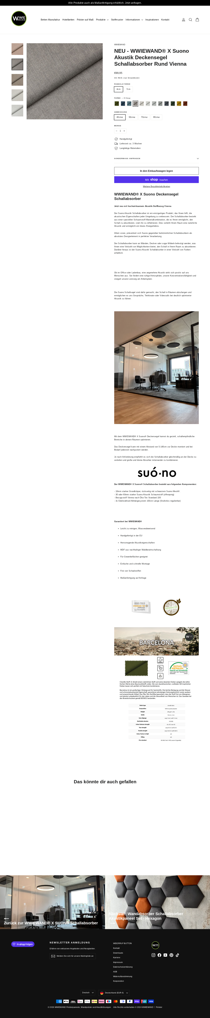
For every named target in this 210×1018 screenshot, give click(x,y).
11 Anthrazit (166, 103)
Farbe (122, 98)
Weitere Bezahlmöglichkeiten (156, 186)
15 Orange (185, 103)
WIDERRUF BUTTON (122, 943)
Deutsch (85, 993)
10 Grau (160, 103)
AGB (115, 972)
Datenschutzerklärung (123, 967)
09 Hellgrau (154, 103)
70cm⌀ (144, 117)
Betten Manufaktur (50, 19)
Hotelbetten (68, 19)
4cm (119, 89)
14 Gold (179, 103)
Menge (117, 126)
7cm (128, 89)
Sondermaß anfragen (127, 158)
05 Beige (135, 103)
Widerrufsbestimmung (122, 976)
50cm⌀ (132, 117)
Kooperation (118, 981)
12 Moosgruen (116, 103)
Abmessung (120, 112)
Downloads (118, 953)
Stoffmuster (117, 19)
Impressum (118, 962)
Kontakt (165, 19)
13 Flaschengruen (172, 103)
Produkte (101, 19)
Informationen (133, 19)
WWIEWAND (119, 45)
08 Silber (148, 103)
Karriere (116, 957)
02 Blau (123, 103)
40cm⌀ (120, 117)
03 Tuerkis (129, 103)
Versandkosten (133, 78)
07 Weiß (141, 103)
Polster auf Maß (85, 19)
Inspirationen (152, 19)
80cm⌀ (156, 117)
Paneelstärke (122, 84)
